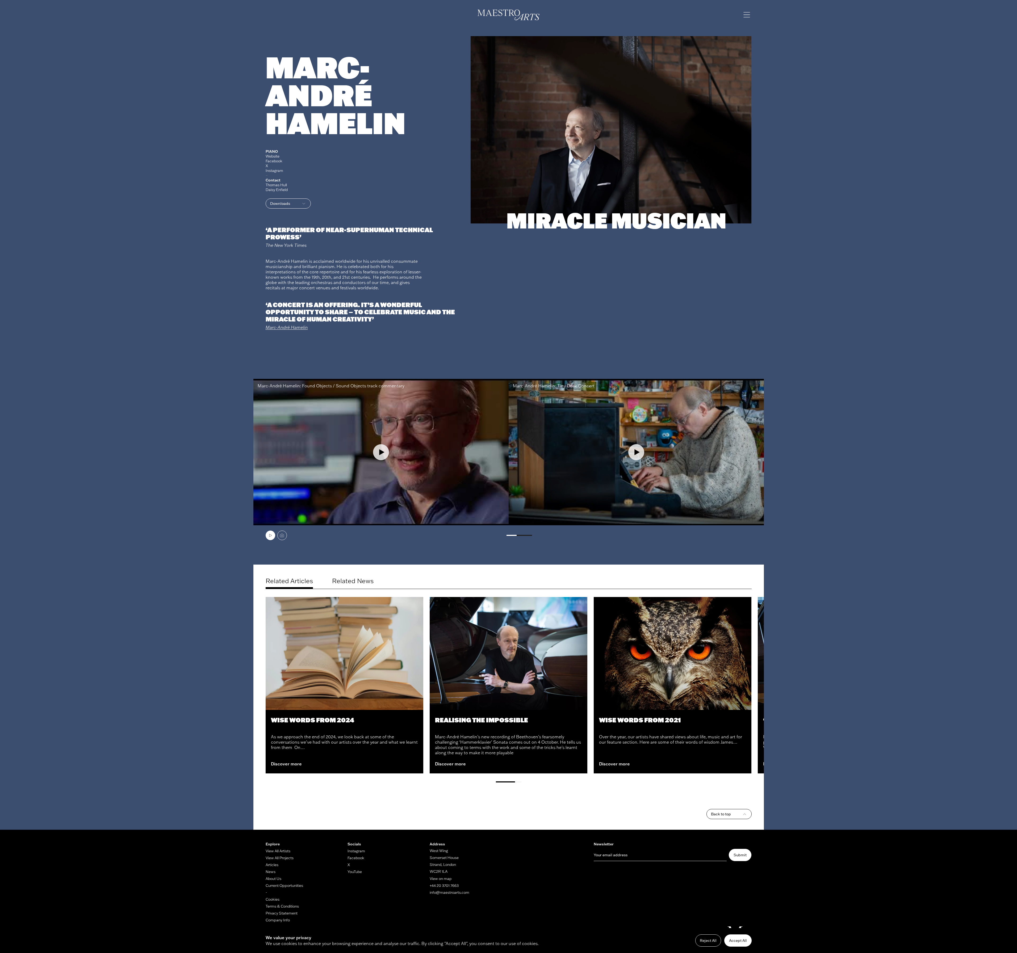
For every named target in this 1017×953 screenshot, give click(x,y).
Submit (740, 855)
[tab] (270, 535)
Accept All (738, 940)
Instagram (274, 170)
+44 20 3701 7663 (444, 885)
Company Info (278, 920)
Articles (272, 864)
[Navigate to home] (508, 15)
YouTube (355, 871)
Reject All (708, 940)
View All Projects (280, 857)
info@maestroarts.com (449, 892)
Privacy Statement (282, 913)
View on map (441, 878)
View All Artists (278, 851)
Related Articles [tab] (289, 581)
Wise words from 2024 (312, 720)
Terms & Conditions (282, 906)
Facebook (274, 161)
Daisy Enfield (277, 189)
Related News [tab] (353, 581)
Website (272, 156)
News (270, 871)
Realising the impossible (481, 720)
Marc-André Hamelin (287, 327)
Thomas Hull (276, 185)
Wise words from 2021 (640, 720)
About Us (273, 878)
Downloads (280, 203)
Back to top (721, 814)
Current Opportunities (284, 885)
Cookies (272, 899)
